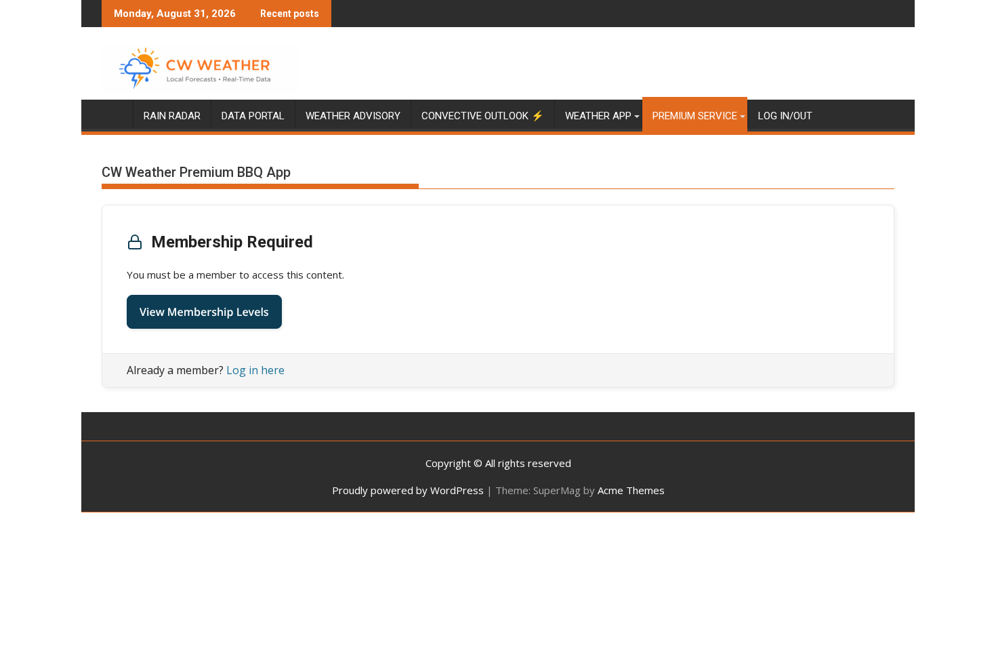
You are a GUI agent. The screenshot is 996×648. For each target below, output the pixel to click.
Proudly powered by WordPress (408, 490)
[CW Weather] (115, 113)
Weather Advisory (353, 116)
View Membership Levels (204, 311)
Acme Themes (631, 490)
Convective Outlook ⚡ (482, 116)
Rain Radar (172, 116)
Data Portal (253, 116)
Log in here (255, 370)
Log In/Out (785, 116)
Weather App (598, 116)
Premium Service (694, 116)
